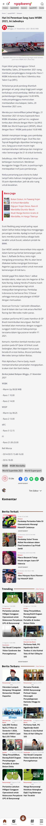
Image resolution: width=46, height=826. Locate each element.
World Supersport (33, 470)
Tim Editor (34, 490)
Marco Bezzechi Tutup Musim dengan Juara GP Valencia (28, 561)
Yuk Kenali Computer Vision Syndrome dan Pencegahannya (11, 651)
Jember (26, 608)
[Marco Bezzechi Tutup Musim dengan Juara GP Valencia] (9, 558)
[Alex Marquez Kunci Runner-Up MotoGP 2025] (9, 576)
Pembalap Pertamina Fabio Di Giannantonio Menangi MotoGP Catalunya (30, 524)
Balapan (19, 13)
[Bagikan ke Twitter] (26, 479)
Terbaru (5, 8)
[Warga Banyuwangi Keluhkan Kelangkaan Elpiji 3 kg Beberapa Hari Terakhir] (34, 774)
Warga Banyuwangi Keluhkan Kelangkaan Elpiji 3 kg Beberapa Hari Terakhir (33, 791)
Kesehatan (5, 645)
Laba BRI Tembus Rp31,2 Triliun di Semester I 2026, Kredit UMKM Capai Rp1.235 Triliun (11, 731)
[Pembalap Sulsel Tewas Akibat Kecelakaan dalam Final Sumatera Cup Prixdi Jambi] (9, 541)
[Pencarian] (42, 4)
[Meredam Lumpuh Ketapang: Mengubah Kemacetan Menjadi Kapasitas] (12, 675)
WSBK (5, 465)
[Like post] (5, 478)
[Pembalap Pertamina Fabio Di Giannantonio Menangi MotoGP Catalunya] (9, 522)
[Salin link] (42, 479)
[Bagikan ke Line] (31, 479)
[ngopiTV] (8, 4)
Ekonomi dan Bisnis (30, 642)
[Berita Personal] (23, 818)
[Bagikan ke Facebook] (21, 479)
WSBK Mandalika (17, 465)
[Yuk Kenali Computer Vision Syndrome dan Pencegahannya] (12, 633)
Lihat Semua (40, 589)
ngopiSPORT (33, 8)
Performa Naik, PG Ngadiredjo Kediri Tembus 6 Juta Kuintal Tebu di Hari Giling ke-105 (33, 650)
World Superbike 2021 (12, 470)
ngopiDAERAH (14, 8)
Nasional (24, 8)
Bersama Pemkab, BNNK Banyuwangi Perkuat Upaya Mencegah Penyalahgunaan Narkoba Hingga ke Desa (32, 696)
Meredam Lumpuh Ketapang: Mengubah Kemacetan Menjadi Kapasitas (11, 691)
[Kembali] (4, 4)
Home (4, 13)
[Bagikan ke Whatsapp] (37, 479)
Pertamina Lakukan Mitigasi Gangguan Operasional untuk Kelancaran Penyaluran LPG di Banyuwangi (12, 617)
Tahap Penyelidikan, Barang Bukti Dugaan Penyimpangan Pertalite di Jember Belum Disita (33, 617)
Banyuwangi (6, 608)
